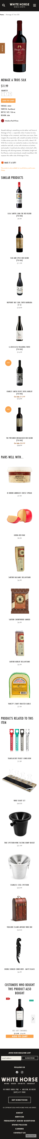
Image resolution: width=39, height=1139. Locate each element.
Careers (19, 1129)
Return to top (30, 1136)
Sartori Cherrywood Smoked (19, 619)
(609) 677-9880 (19, 1092)
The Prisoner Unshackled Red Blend (19, 438)
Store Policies (19, 1125)
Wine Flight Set (19, 800)
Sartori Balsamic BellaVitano (20, 577)
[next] (33, 1019)
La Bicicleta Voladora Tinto (19, 347)
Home (2, 14)
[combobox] (3, 5)
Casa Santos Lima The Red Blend (19, 213)
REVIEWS (2, 48)
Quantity (4, 90)
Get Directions (19, 1100)
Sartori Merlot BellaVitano (19, 661)
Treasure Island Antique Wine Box (19, 927)
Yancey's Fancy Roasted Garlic (19, 703)
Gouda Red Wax (19, 535)
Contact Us (20, 1133)
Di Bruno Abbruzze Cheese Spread (19, 493)
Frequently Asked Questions (19, 1121)
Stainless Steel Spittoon (19, 884)
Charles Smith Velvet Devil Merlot (19, 391)
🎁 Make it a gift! (8, 162)
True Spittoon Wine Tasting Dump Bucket (19, 842)
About (19, 1113)
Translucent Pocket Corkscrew (19, 758)
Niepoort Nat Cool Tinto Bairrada (19, 302)
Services (19, 1117)
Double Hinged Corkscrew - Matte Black (19, 969)
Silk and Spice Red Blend (19, 258)
